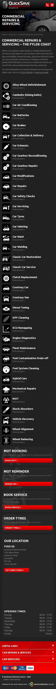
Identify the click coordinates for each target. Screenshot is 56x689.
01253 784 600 (26, 72)
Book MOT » (11, 460)
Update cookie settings (11, 679)
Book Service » (13, 507)
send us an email (41, 72)
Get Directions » (15, 570)
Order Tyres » (13, 528)
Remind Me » (11, 484)
